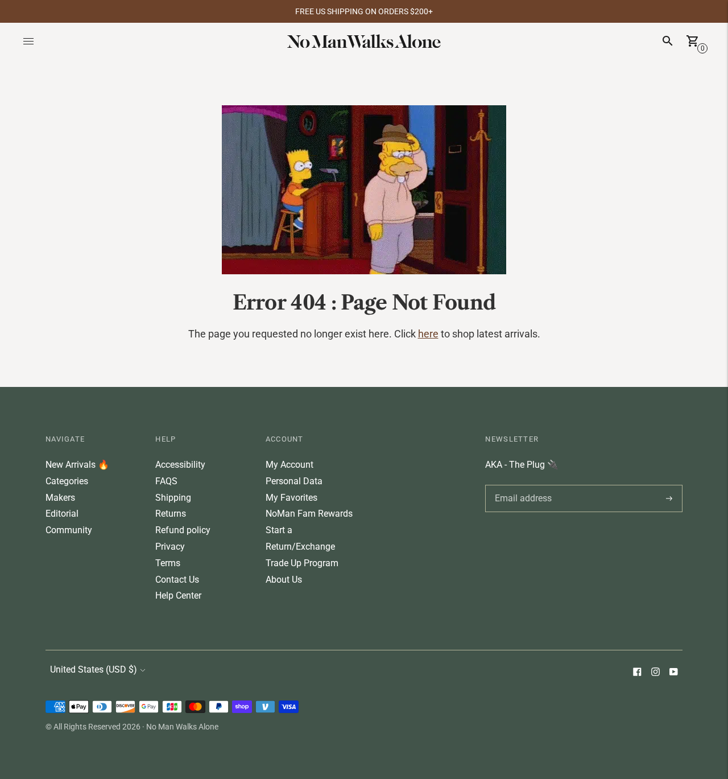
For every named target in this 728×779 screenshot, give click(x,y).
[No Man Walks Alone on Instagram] (655, 673)
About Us (284, 579)
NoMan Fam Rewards (309, 513)
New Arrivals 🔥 (77, 464)
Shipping (173, 497)
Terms (167, 563)
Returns (170, 513)
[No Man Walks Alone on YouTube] (673, 673)
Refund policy (182, 530)
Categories (67, 481)
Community (69, 530)
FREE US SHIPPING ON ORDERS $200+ (364, 11)
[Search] (667, 40)
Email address (521, 484)
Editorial (62, 513)
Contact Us (177, 579)
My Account (289, 464)
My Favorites (291, 497)
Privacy (170, 546)
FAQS (166, 481)
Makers (60, 497)
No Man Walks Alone (182, 726)
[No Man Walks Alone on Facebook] (637, 673)
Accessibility (180, 464)
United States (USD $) (93, 669)
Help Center (178, 595)
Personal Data (294, 481)
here (428, 334)
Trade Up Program (302, 563)
